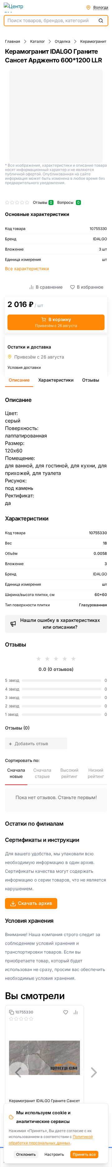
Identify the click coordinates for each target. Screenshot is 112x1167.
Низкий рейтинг (96, 773)
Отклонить (26, 1154)
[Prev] (18, 1072)
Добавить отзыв (28, 743)
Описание (19, 380)
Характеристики (55, 380)
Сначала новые (16, 773)
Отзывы (90, 380)
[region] (56, 1072)
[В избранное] (65, 1012)
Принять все (84, 1154)
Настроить (54, 1154)
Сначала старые (42, 773)
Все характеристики (27, 268)
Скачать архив (35, 903)
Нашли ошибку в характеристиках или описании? (60, 623)
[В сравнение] (75, 1012)
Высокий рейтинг (69, 773)
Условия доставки (24, 367)
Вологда (100, 7)
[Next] (94, 1072)
